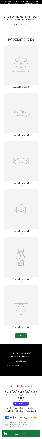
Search (9, 408)
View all (21, 335)
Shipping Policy (30, 408)
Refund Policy (9, 411)
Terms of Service (31, 411)
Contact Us (21, 414)
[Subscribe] (34, 366)
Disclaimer (20, 411)
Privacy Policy (18, 408)
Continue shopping (21, 24)
